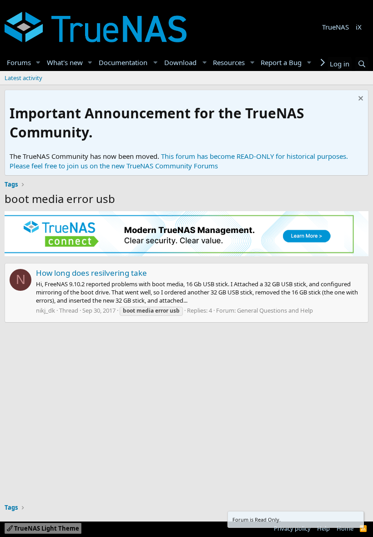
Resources (229, 62)
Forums (19, 62)
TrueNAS (335, 26)
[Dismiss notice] (359, 99)
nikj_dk (45, 310)
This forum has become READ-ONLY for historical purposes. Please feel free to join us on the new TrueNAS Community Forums (179, 161)
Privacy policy (292, 528)
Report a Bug (281, 62)
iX (359, 26)
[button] (38, 62)
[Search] (361, 64)
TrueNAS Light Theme (46, 528)
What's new (65, 62)
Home (345, 528)
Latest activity (23, 78)
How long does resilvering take (91, 273)
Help (323, 528)
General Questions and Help (275, 310)
